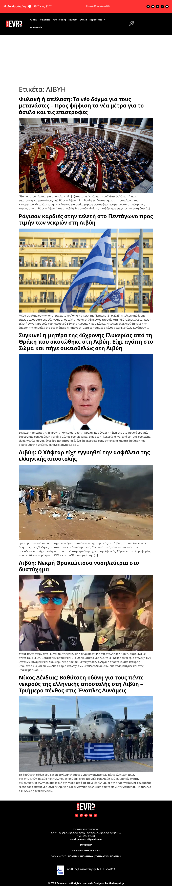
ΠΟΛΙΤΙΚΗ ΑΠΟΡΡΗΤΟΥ (80, 856)
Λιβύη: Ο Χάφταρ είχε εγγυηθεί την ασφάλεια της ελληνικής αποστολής (84, 455)
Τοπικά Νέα (44, 20)
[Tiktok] (157, 6)
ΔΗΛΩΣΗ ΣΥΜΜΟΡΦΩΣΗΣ (86, 850)
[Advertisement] (86, 59)
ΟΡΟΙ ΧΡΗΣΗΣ (58, 856)
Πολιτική (73, 20)
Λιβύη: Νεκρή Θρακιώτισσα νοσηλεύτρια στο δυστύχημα (79, 566)
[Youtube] (167, 6)
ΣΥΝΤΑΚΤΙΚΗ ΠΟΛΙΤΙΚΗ (108, 856)
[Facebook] (153, 6)
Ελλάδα (83, 20)
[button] (131, 23)
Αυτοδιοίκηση (59, 20)
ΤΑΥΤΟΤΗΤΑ (86, 844)
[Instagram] (162, 6)
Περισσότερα (96, 20)
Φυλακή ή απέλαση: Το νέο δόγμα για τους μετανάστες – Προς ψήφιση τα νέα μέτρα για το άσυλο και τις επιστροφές (81, 105)
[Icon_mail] (148, 6)
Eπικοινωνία (36, 27)
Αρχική (33, 20)
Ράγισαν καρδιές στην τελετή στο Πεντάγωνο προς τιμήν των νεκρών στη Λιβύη (86, 219)
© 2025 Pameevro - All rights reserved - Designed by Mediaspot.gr (86, 883)
